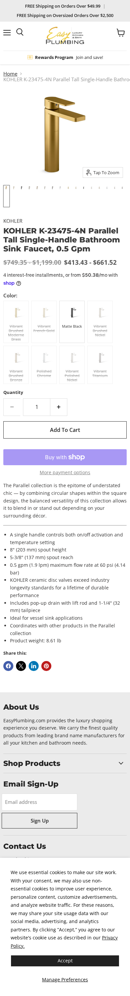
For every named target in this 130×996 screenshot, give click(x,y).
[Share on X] (21, 666)
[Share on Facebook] (8, 666)
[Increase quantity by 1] (58, 407)
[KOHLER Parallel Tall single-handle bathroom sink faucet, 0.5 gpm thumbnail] (6, 196)
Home (10, 74)
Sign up (40, 820)
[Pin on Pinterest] (46, 666)
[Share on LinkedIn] (34, 666)
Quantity (13, 392)
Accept (65, 960)
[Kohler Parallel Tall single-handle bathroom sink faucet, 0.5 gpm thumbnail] (68, 196)
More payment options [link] (65, 472)
